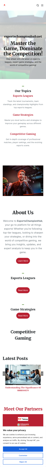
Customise (23, 455)
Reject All (23, 462)
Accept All (23, 449)
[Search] (38, 5)
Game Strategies (23, 114)
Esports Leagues (23, 95)
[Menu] (42, 5)
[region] (23, 446)
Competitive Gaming (23, 133)
